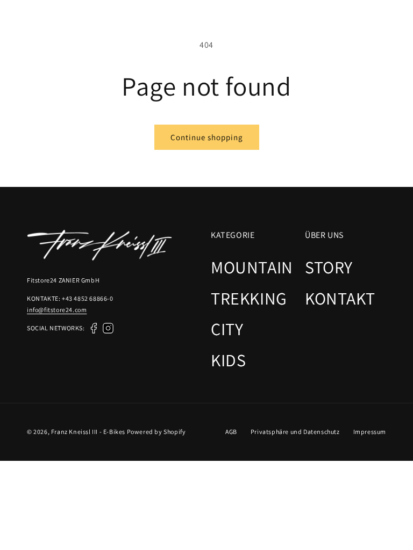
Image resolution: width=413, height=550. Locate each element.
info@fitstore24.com (57, 310)
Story (329, 267)
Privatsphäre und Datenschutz (295, 432)
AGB (231, 432)
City (227, 328)
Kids (228, 360)
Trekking (249, 298)
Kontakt (340, 298)
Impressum (369, 432)
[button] (396, 25)
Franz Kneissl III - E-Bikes (88, 432)
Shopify (174, 432)
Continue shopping (206, 137)
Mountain (252, 267)
